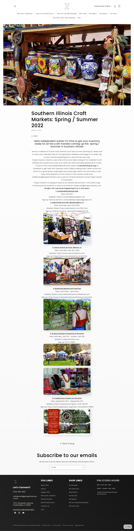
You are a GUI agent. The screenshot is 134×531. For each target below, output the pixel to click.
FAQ (42, 510)
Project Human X (23, 525)
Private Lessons (46, 499)
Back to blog (68, 443)
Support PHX (45, 492)
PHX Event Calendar (48, 496)
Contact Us (45, 506)
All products (73, 492)
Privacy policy (56, 525)
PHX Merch (73, 499)
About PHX (45, 485)
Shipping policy (79, 525)
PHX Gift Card (74, 506)
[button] (15, 6)
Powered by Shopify (35, 525)
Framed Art (73, 496)
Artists (43, 489)
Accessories (73, 485)
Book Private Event (48, 503)
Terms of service (68, 525)
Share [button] (35, 136)
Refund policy (46, 525)
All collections (74, 489)
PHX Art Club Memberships (78, 503)
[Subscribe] (82, 467)
